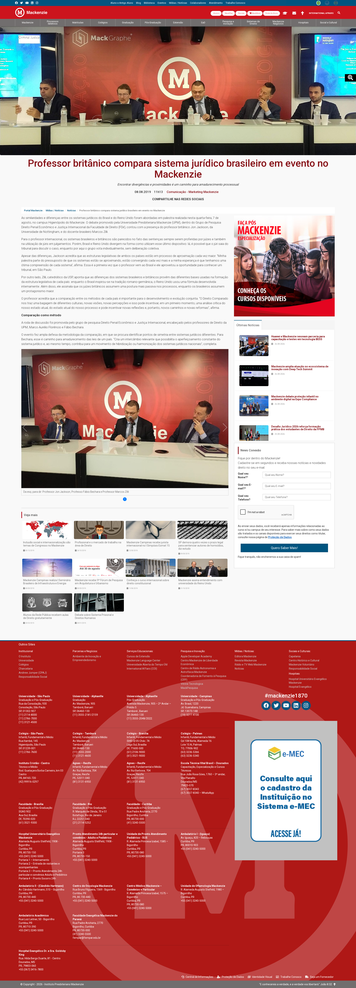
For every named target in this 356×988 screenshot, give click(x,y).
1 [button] (125, 499)
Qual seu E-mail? (245, 486)
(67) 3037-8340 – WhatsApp (197, 792)
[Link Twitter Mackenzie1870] (21, 3)
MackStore (255, 13)
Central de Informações (199, 976)
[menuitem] (122, 3)
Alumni (216, 13)
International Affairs (321, 13)
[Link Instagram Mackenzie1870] (37, 3)
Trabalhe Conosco (290, 976)
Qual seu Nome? (243, 475)
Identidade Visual (262, 976)
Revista (241, 13)
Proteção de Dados (280, 537)
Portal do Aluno (271, 13)
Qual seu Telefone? (244, 497)
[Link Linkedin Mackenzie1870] (32, 3)
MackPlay (228, 13)
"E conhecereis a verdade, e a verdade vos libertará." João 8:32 (296, 984)
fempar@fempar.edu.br (87, 937)
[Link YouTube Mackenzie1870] (26, 3)
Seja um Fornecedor (322, 976)
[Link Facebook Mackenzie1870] (16, 3)
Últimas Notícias (247, 325)
